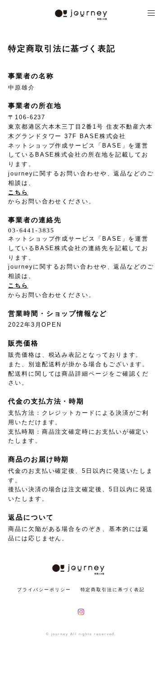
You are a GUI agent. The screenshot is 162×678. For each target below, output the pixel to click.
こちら (18, 192)
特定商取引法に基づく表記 (113, 589)
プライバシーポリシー (44, 589)
